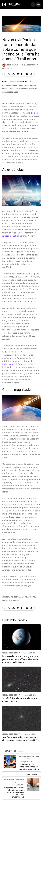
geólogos (16, 251)
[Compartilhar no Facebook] (5, 74)
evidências (30, 597)
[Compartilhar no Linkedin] (22, 74)
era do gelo (32, 113)
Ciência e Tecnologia (29, 65)
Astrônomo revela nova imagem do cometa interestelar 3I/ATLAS (20, 739)
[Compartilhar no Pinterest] (18, 74)
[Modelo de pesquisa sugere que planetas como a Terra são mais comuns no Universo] (21, 637)
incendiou (7, 600)
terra (16, 600)
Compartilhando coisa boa (29, 757)
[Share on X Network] (9, 74)
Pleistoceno (8, 364)
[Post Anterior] (10, 761)
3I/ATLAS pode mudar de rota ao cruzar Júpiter (20, 699)
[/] (33, 4)
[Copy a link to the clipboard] (31, 74)
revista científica (10, 235)
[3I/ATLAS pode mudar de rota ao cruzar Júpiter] (21, 679)
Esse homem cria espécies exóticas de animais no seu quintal (28, 767)
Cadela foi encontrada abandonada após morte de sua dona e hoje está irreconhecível (14, 792)
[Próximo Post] (33, 784)
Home (4, 82)
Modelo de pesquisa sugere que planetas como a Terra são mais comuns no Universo (20, 659)
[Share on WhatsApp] (13, 74)
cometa (6, 597)
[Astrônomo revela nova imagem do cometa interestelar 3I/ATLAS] (21, 718)
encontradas (18, 597)
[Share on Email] (26, 74)
